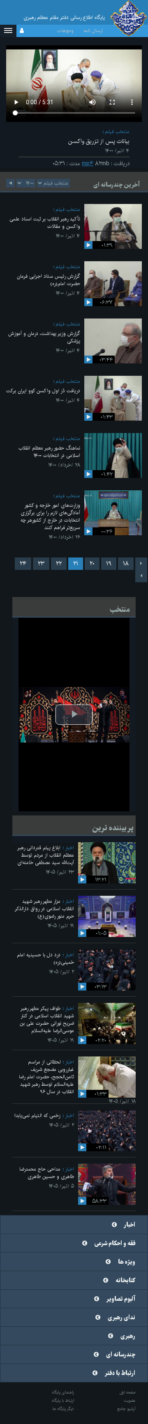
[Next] (141, 576)
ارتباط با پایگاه (63, 1400)
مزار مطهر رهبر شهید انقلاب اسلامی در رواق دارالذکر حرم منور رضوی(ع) (44, 908)
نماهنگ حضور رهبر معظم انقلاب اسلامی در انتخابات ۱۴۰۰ (49, 451)
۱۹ (108, 564)
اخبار (69, 848)
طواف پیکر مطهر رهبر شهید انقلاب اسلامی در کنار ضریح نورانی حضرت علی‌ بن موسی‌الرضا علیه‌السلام (47, 1020)
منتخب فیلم (117, 132)
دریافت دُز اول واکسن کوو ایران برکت (43, 391)
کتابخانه (125, 1280)
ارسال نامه (93, 31)
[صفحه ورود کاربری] (21, 31)
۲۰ (92, 564)
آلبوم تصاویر (120, 1299)
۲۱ (75, 564)
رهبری (127, 1336)
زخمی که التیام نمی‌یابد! (37, 1116)
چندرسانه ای (120, 1354)
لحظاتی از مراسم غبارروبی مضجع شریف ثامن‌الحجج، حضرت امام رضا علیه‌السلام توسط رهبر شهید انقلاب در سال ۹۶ (46, 1077)
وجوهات (65, 31)
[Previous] (141, 563)
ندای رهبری (121, 1317)
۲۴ (23, 564)
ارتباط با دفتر (120, 1373)
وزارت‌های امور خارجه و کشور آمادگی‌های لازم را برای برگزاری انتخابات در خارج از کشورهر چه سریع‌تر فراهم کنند (50, 516)
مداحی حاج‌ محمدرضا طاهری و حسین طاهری (46, 1172)
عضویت (130, 1400)
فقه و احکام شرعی (115, 1243)
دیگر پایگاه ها (63, 1408)
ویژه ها (126, 1262)
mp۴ (87, 164)
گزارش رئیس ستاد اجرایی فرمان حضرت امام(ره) (48, 280)
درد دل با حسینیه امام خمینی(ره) (45, 958)
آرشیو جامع (126, 1408)
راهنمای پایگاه (63, 1392)
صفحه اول (128, 1392)
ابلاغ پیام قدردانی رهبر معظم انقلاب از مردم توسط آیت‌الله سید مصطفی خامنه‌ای (45, 855)
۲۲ (59, 564)
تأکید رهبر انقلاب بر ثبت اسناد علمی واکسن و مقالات (44, 222)
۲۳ (41, 564)
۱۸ (126, 564)
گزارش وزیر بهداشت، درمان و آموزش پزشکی (44, 337)
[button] (8, 31)
